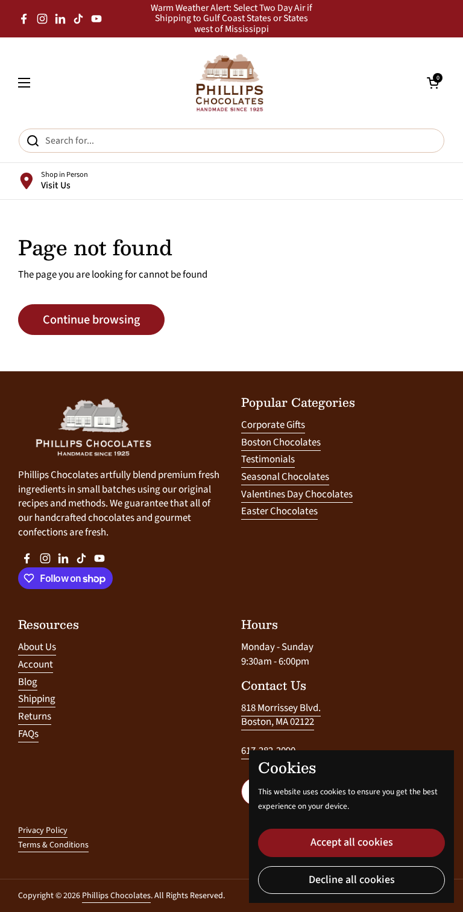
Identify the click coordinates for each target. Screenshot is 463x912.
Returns (34, 716)
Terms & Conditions (53, 845)
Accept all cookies (351, 842)
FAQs (28, 734)
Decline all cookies (352, 879)
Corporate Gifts (273, 425)
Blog (27, 682)
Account (35, 664)
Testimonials (268, 459)
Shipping (36, 699)
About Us (37, 647)
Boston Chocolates (281, 442)
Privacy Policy (43, 830)
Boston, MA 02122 (277, 722)
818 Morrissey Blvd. (281, 708)
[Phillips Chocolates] (228, 82)
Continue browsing (91, 319)
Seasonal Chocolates (285, 477)
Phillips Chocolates (116, 896)
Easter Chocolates (279, 511)
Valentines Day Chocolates (297, 494)
